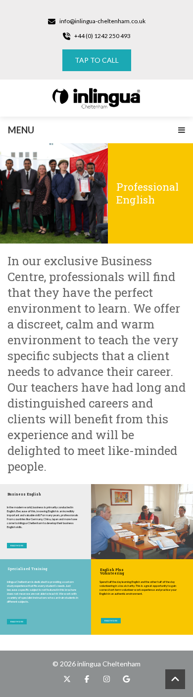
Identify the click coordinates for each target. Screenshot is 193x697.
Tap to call (97, 60)
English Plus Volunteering (112, 570)
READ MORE (16, 621)
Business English (24, 494)
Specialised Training (27, 569)
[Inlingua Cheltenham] (96, 98)
